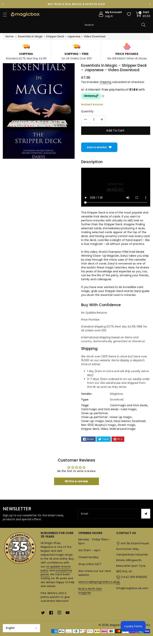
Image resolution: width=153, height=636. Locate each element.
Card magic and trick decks (129, 405)
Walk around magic (123, 429)
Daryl (108, 421)
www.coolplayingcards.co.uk (97, 582)
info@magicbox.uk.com (132, 588)
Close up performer (94, 413)
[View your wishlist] (129, 14)
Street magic (127, 425)
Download (138, 421)
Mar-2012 (87, 425)
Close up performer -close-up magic (106, 417)
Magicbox (116, 625)
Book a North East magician (90, 591)
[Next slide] (150, 4)
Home (10, 36)
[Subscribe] (145, 514)
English (10, 628)
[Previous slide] (3, 4)
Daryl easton (122, 421)
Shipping (105, 82)
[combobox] (116, 25)
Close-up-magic (92, 421)
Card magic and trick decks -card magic (109, 409)
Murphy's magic (105, 425)
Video (104, 429)
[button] (6, 14)
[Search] (143, 25)
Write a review (76, 481)
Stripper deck (90, 429)
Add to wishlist (97, 147)
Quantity (87, 111)
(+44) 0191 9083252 (134, 577)
